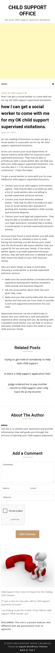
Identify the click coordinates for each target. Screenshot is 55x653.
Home (4, 92)
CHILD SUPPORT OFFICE (28, 10)
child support (17, 92)
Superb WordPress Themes (33, 646)
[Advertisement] (27, 51)
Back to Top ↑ (27, 649)
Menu (4, 84)
